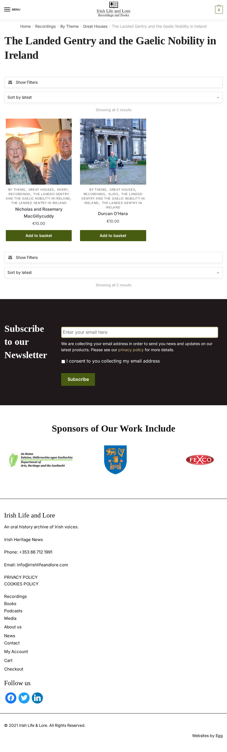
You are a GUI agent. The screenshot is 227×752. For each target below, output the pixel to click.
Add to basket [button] (38, 235)
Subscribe (78, 379)
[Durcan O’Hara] (113, 152)
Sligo (113, 194)
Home (25, 26)
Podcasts (13, 610)
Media (10, 618)
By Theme (69, 26)
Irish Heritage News (23, 539)
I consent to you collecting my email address (113, 361)
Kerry (62, 190)
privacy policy (131, 349)
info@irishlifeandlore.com (42, 564)
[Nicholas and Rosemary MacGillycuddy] (39, 152)
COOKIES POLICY (21, 584)
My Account (16, 651)
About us (13, 626)
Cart (8, 660)
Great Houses (95, 26)
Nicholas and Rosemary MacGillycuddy (39, 212)
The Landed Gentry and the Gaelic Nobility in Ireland (38, 196)
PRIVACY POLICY (21, 577)
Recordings (45, 26)
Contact (12, 643)
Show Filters (27, 82)
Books (10, 603)
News (9, 635)
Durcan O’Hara (113, 213)
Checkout (13, 669)
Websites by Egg (207, 735)
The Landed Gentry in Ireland (39, 203)
